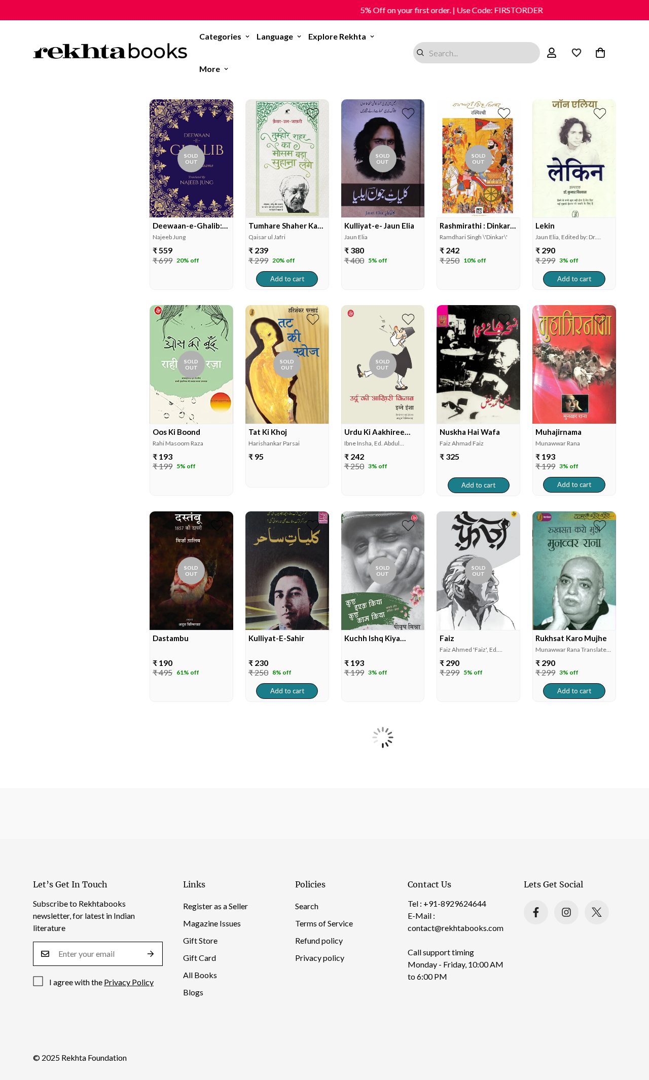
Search (306, 906)
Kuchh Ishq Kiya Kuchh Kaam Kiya (374, 638)
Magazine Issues (212, 923)
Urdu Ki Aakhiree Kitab (374, 432)
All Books (200, 975)
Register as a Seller (215, 906)
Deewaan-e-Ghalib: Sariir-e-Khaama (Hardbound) (187, 226)
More (209, 68)
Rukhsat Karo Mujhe (571, 638)
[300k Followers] (536, 912)
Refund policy (319, 940)
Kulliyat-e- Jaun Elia (379, 225)
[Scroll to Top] (629, 1024)
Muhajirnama (558, 431)
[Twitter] (597, 912)
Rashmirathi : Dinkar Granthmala (475, 226)
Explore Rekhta (337, 36)
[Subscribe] (150, 953)
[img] (191, 158)
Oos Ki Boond (176, 431)
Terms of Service (324, 923)
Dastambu (171, 638)
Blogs (193, 992)
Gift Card (199, 957)
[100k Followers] (566, 912)
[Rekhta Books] (110, 52)
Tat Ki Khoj (267, 431)
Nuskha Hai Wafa (470, 431)
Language (275, 36)
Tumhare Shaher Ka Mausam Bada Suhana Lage (286, 226)
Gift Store (200, 940)
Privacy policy (319, 957)
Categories (220, 36)
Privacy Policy (129, 982)
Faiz (447, 638)
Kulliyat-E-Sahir (276, 638)
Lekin (545, 225)
